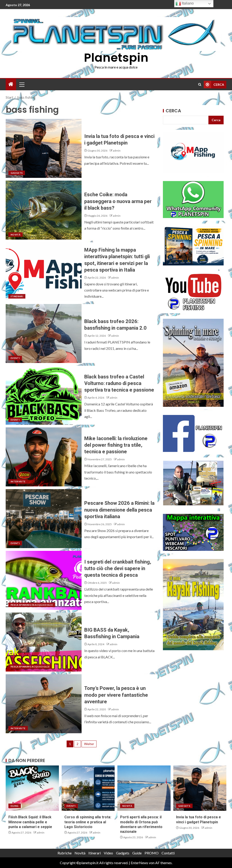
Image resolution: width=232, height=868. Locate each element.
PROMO (152, 853)
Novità (15, 234)
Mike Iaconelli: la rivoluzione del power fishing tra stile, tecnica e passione (115, 445)
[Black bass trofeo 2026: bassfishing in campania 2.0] (44, 333)
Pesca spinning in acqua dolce (32, 604)
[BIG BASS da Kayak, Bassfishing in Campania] (44, 642)
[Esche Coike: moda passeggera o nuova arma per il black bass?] (44, 210)
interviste (18, 481)
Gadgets (17, 173)
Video (108, 853)
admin (117, 150)
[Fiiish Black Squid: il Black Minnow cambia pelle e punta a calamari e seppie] (32, 788)
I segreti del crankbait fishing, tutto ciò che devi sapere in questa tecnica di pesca (117, 568)
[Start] (10, 84)
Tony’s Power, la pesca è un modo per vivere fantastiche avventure (116, 694)
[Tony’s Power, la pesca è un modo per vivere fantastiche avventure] (44, 703)
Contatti (168, 853)
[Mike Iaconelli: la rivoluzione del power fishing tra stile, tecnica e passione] (44, 456)
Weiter (89, 744)
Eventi (15, 358)
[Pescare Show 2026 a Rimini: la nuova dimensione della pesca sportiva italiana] (44, 518)
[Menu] (21, 84)
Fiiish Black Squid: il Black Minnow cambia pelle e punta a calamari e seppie (30, 822)
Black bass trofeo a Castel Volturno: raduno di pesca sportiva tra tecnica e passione (119, 383)
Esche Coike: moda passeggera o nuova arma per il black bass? (118, 201)
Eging (15, 805)
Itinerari (17, 296)
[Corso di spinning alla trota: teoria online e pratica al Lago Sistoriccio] (88, 788)
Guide (137, 853)
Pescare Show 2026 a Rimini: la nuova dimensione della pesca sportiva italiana (119, 509)
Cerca (173, 110)
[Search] (200, 84)
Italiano (187, 3)
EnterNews (139, 863)
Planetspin (116, 57)
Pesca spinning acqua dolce (30, 666)
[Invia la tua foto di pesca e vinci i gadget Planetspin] (44, 148)
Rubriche (65, 853)
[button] (21, 84)
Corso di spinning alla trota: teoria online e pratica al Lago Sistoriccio (87, 822)
